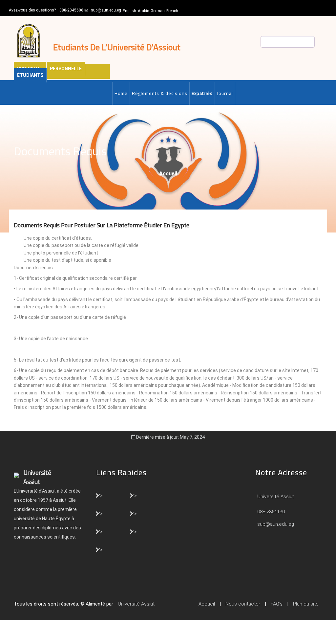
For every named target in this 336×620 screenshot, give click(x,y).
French (172, 11)
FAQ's (277, 604)
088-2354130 (271, 512)
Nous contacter (242, 604)
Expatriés (202, 93)
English (129, 11)
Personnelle (66, 68)
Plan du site (306, 604)
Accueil (168, 173)
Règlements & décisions (159, 93)
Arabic (143, 11)
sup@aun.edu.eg (106, 10)
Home (121, 93)
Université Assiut (275, 496)
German (158, 11)
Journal (225, 93)
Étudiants (30, 75)
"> (100, 495)
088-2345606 (71, 10)
